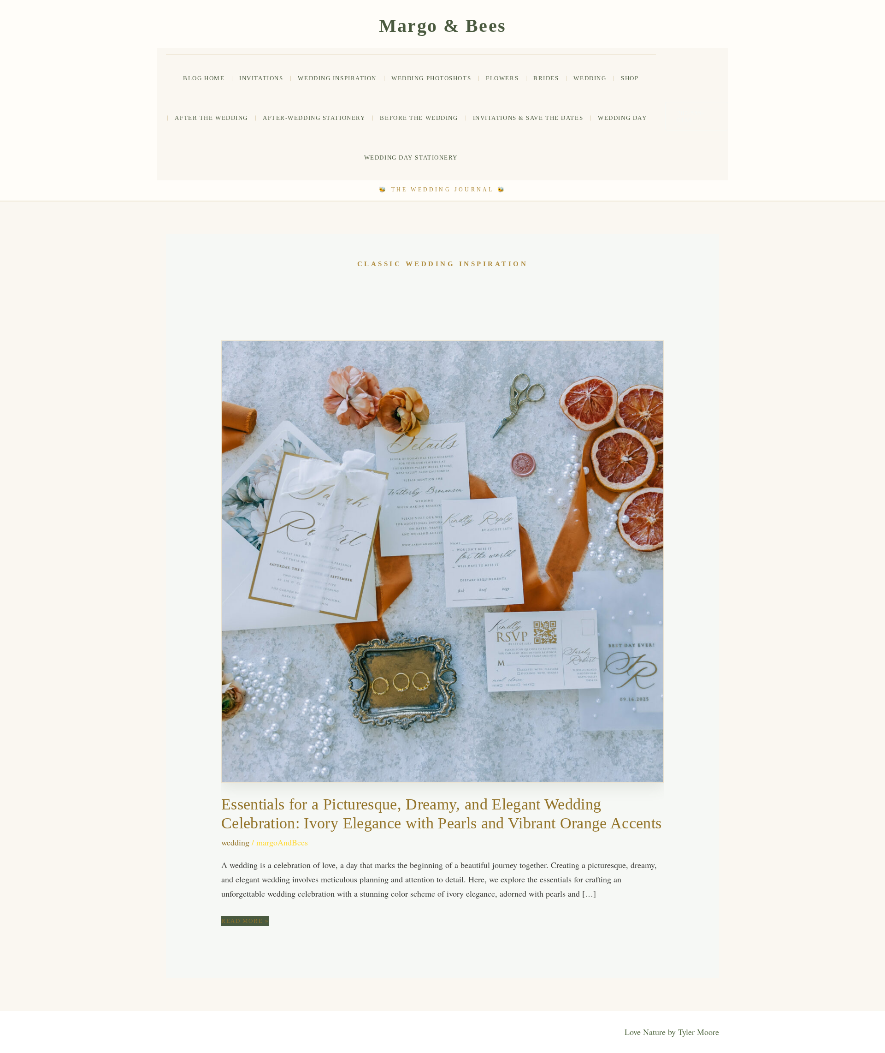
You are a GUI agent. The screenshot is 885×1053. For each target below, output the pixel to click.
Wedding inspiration (337, 78)
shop (629, 78)
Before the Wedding (419, 117)
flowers (502, 78)
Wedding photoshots (431, 78)
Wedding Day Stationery (411, 157)
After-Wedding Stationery (314, 117)
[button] (696, 116)
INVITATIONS (261, 78)
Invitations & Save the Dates (528, 117)
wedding (589, 78)
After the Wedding (211, 117)
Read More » (245, 921)
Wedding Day (622, 117)
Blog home (203, 78)
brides (546, 78)
